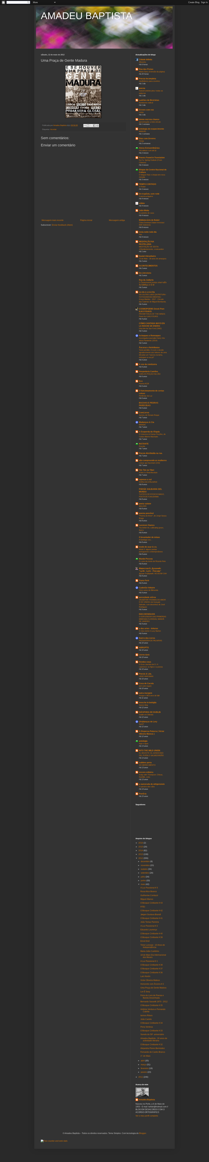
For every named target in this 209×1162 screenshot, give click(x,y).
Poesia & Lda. (145, 674)
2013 (141, 854)
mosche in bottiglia (147, 702)
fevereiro (145, 1068)
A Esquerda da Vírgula (149, 432)
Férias (141, 141)
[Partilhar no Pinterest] (97, 125)
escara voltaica (146, 772)
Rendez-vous (145, 662)
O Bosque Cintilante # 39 (151, 937)
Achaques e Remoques (150, 335)
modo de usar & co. (148, 547)
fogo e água (143, 743)
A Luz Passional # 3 (149, 888)
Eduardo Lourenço (148, 930)
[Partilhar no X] (91, 125)
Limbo (141, 112)
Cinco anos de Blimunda (148, 590)
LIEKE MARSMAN (146, 676)
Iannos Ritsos (146, 1015)
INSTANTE (144, 444)
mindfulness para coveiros (149, 81)
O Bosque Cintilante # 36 (151, 972)
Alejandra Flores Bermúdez (152, 1048)
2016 (141, 843)
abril (143, 1061)
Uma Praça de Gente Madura (153, 988)
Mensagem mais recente (53, 220)
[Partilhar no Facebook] (94, 125)
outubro (144, 869)
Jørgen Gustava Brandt (150, 914)
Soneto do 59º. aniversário (152, 1034)
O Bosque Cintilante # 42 (151, 910)
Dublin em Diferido (146, 715)
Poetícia (142, 794)
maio (143, 884)
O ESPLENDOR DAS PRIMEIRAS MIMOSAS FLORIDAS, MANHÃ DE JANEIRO (152, 619)
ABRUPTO (144, 647)
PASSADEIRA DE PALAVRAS (150, 641)
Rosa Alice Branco (148, 891)
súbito (142, 203)
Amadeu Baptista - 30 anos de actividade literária (153, 1039)
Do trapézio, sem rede (149, 194)
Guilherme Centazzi (149, 895)
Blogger (142, 1133)
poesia (142, 88)
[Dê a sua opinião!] (88, 125)
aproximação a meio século (150, 122)
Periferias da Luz (145, 396)
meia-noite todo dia (148, 232)
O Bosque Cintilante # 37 (151, 969)
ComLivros (144, 412)
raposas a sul (145, 479)
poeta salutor (145, 504)
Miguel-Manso (146, 899)
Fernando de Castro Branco (152, 1052)
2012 (141, 858)
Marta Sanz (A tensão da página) (152, 72)
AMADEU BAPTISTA (86, 15)
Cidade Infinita (145, 59)
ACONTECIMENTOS (148, 266)
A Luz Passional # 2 (149, 926)
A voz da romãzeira (148, 364)
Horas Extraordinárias (149, 148)
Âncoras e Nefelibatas (149, 347)
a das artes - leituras (148, 628)
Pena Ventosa (146, 1027)
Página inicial (86, 220)
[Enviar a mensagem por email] (85, 125)
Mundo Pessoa (146, 559)
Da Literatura (145, 273)
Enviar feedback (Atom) (62, 225)
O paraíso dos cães (147, 787)
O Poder (142, 187)
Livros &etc (144, 655)
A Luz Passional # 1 (149, 961)
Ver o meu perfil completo (147, 1116)
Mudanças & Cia (146, 422)
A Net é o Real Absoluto (148, 472)
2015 (141, 847)
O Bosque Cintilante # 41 (151, 918)
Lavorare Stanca (146, 525)
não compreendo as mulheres (153, 460)
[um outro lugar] (145, 686)
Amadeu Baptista (147, 1100)
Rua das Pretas (146, 69)
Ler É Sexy (145, 992)
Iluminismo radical (146, 103)
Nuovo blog (143, 705)
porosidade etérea (147, 597)
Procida (142, 446)
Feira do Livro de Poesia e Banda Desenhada (152, 996)
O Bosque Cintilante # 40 (151, 933)
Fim (140, 234)
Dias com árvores (147, 138)
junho (143, 880)
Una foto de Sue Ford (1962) (150, 328)
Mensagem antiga (117, 220)
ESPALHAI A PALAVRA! (148, 482)
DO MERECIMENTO (147, 765)
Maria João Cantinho (149, 951)
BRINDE (142, 425)
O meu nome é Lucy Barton (150, 631)
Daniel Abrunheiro (147, 256)
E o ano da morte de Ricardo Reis (152, 561)
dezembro (145, 861)
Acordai (53, 129)
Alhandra (142, 62)
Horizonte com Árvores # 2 (152, 984)
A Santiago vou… (146, 540)
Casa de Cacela (146, 683)
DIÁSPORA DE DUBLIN (150, 712)
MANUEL (142, 131)
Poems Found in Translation (152, 157)
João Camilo (146, 1019)
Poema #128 (144, 384)
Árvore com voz (146, 110)
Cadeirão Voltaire (147, 588)
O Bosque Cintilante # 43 (151, 903)
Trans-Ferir (144, 580)
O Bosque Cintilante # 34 (151, 1023)
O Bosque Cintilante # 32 (151, 1044)
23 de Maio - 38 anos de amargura (152, 259)
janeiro (144, 1072)
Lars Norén (145, 976)
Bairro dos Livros (147, 638)
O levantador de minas (149, 537)
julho (143, 877)
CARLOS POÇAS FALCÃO (150, 374)
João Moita (144, 210)
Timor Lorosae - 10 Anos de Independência (152, 946)
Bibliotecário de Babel (149, 220)
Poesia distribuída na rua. (150, 453)
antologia (143, 741)
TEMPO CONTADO (147, 184)
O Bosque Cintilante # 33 (151, 1031)
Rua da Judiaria (146, 280)
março (144, 1064)
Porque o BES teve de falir (149, 696)
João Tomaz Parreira (149, 922)
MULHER (142, 506)
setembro (145, 873)
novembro (145, 865)
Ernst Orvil (145, 941)
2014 (141, 850)
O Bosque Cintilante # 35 (151, 1005)
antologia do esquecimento (151, 129)
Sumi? (141, 724)
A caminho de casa (146, 213)
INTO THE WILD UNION (149, 750)
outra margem (145, 693)
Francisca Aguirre (146, 196)
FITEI (142, 907)
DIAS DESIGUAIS (147, 614)
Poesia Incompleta (147, 78)
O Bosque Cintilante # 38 (151, 965)
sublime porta (145, 762)
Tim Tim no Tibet (146, 470)
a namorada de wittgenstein (152, 784)
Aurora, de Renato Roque (149, 415)
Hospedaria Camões (148, 371)
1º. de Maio (145, 1056)
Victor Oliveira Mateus (150, 980)
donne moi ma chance (149, 119)
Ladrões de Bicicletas (149, 100)
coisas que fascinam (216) (149, 463)
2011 (141, 1077)
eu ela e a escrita (147, 292)
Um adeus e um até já (147, 150)
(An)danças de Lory (148, 721)
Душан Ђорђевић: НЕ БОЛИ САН (153, 573)
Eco (141, 381)
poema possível (146, 513)
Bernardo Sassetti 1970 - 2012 (154, 1001)
